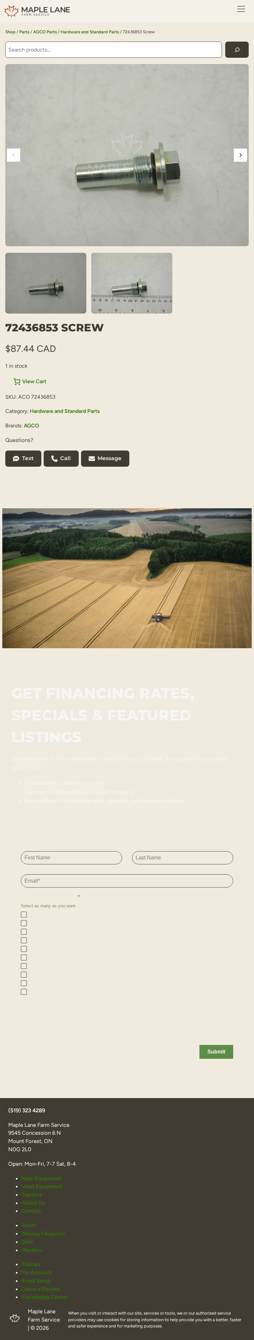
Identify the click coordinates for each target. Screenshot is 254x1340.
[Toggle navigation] (241, 9)
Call (65, 458)
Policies (31, 1264)
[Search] (237, 50)
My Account (36, 1272)
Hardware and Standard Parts (90, 31)
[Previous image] (13, 155)
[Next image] (240, 155)
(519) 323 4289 (26, 1110)
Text (28, 458)
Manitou (31, 1250)
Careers (31, 1210)
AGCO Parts (45, 31)
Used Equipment (42, 1186)
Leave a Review (40, 1289)
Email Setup (36, 1280)
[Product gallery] (127, 155)
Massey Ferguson (43, 1233)
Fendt (28, 1225)
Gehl (27, 1241)
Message (109, 458)
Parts (24, 31)
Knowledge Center (44, 1296)
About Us (33, 1202)
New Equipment (41, 1178)
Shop (10, 31)
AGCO (31, 425)
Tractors (31, 1194)
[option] (131, 283)
